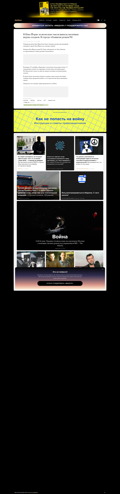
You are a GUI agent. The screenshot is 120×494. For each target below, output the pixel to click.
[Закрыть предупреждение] (104, 492)
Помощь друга (76, 20)
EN (104, 20)
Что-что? (32, 102)
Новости (41, 20)
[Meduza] (18, 20)
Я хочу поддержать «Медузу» (60, 283)
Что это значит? (33, 492)
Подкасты (62, 20)
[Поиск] (101, 20)
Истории (48, 20)
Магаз (68, 20)
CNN (39, 41)
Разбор (55, 20)
